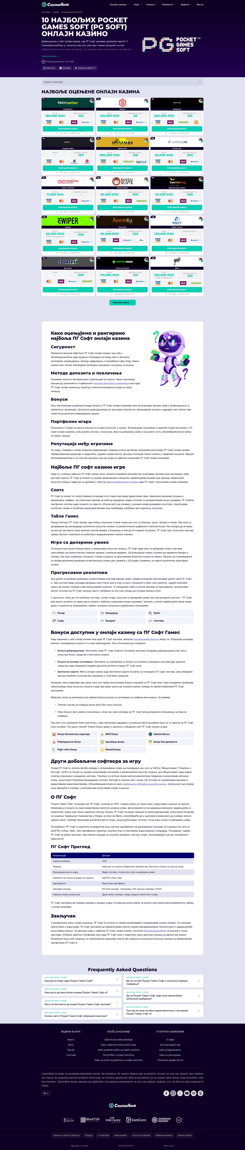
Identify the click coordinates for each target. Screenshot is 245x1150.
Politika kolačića (126, 1145)
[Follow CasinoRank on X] (180, 1093)
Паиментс (167, 4)
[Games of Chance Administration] (69, 1120)
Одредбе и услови (79, 1145)
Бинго (71, 1039)
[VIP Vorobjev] (113, 1120)
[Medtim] (90, 1120)
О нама (170, 1039)
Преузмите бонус (68, 129)
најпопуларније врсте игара (122, 481)
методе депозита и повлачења (111, 383)
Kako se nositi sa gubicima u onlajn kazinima (119, 1060)
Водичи (185, 4)
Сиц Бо (71, 1049)
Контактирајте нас (170, 1044)
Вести (200, 4)
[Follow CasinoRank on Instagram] (173, 1093)
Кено (71, 1044)
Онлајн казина (118, 4)
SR (44, 1093)
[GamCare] (136, 1120)
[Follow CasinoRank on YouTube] (187, 1093)
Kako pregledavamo (170, 1049)
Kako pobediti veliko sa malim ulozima (118, 1049)
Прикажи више (121, 302)
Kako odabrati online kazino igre (118, 1044)
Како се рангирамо (170, 1055)
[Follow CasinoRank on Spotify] (194, 1093)
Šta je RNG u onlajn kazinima (118, 1055)
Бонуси (151, 4)
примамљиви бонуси (146, 639)
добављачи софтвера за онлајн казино (145, 784)
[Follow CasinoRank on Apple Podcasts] (200, 1093)
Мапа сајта (169, 1145)
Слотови (71, 1055)
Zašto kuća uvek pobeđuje (118, 1039)
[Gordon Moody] (161, 1120)
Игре (136, 4)
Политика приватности (170, 1060)
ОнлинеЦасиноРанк (155, 930)
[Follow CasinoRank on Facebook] (166, 1093)
